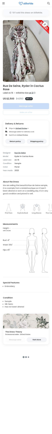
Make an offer (26, 112)
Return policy (15, 141)
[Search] (48, 3)
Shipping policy (36, 141)
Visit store (37, 340)
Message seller (26, 106)
